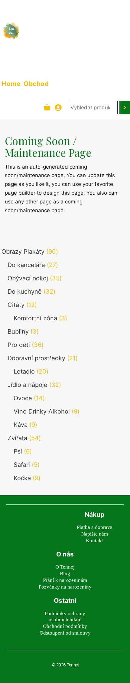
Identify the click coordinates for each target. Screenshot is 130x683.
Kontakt (94, 540)
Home (11, 83)
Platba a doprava (94, 527)
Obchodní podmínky (65, 626)
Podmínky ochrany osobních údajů (65, 616)
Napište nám (94, 534)
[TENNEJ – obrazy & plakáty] (11, 30)
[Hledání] (124, 107)
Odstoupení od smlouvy (65, 633)
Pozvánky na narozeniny (65, 587)
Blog (65, 573)
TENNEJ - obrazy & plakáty (61, 34)
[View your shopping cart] (47, 107)
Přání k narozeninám (65, 580)
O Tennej (65, 567)
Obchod (36, 83)
